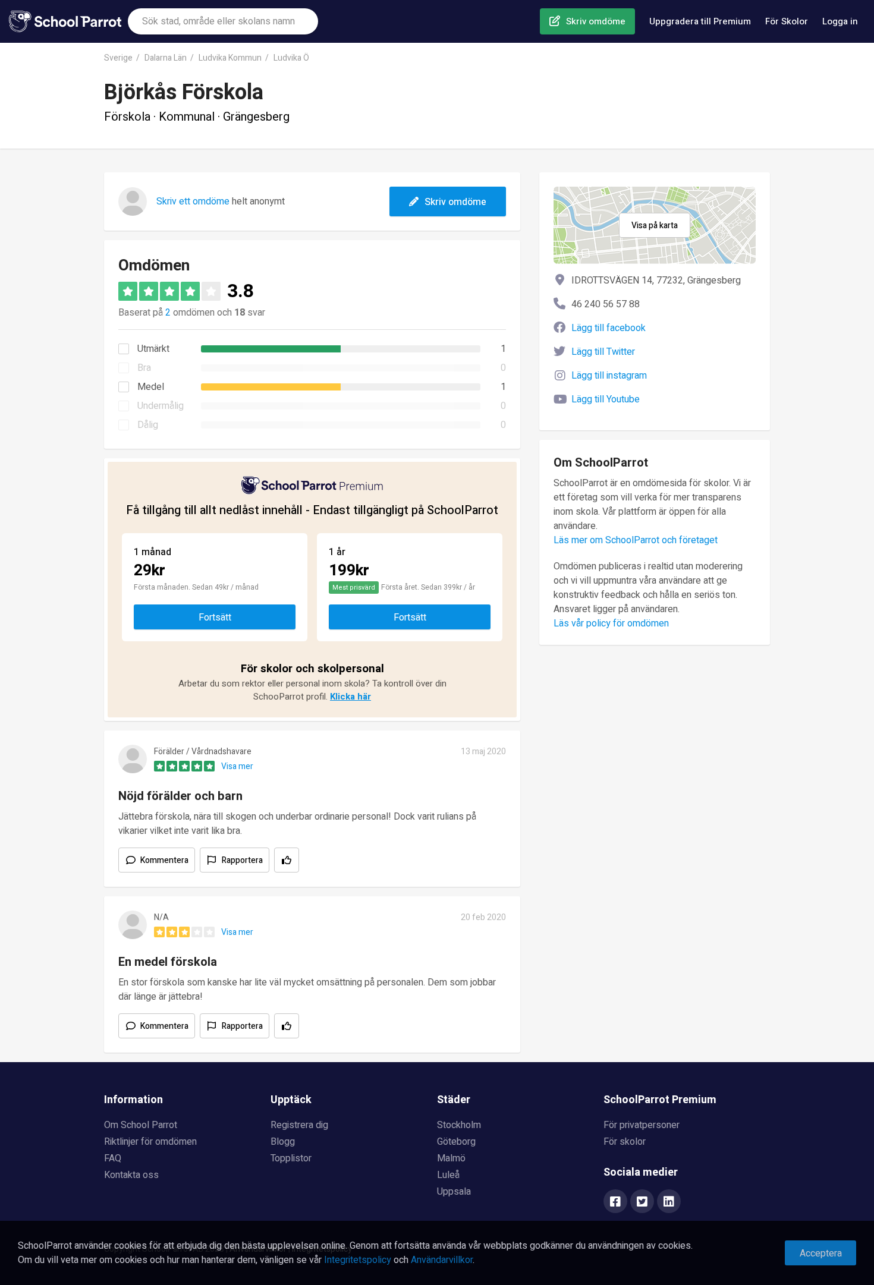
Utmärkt (153, 349)
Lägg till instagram (609, 376)
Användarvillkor (442, 1260)
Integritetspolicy (357, 1260)
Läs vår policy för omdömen (611, 623)
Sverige (118, 58)
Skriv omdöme (595, 21)
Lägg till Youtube (605, 399)
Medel (150, 387)
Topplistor (291, 1158)
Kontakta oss (131, 1175)
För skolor (624, 1142)
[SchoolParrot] (68, 21)
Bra (144, 368)
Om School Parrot (140, 1125)
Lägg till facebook (608, 328)
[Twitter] (642, 1202)
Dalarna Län (165, 58)
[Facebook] (615, 1202)
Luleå (448, 1175)
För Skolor (786, 21)
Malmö (451, 1158)
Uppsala (454, 1192)
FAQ (112, 1158)
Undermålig (160, 406)
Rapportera (242, 860)
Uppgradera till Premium (700, 21)
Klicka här (350, 696)
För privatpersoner (641, 1125)
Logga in (840, 21)
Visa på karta (654, 225)
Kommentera (164, 860)
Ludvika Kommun (230, 58)
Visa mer (237, 766)
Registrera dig (299, 1125)
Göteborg (456, 1142)
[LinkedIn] (669, 1202)
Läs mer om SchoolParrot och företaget (636, 540)
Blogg (283, 1142)
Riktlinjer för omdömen (150, 1142)
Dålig (147, 425)
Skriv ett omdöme (192, 201)
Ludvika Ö (291, 58)
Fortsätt (215, 617)
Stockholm (459, 1125)
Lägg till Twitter (603, 352)
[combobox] (223, 21)
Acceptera (821, 1253)
